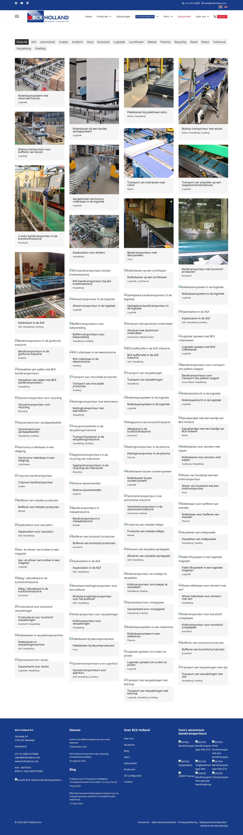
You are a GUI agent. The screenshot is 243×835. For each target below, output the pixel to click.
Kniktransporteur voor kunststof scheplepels (202, 626)
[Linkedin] (27, 3)
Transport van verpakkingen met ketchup (147, 692)
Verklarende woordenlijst (214, 825)
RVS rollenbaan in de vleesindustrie (86, 360)
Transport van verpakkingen (145, 379)
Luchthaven (136, 42)
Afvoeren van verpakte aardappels (148, 556)
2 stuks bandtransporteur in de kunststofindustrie (37, 237)
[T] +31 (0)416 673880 (26, 753)
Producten (102, 16)
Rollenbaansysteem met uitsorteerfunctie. (33, 97)
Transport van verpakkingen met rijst (202, 675)
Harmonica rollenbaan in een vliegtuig (36, 459)
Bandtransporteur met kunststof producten (202, 270)
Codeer (63, 42)
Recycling (180, 42)
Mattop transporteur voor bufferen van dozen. (34, 151)
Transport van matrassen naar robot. (146, 184)
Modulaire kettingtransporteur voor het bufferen (92, 597)
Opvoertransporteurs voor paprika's (89, 671)
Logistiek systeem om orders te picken (147, 663)
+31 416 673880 (192, 3)
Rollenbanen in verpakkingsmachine (31, 643)
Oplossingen (123, 16)
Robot (205, 42)
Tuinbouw (219, 42)
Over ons (201, 16)
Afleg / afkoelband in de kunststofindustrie (33, 590)
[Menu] (17, 16)
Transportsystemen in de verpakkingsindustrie (88, 438)
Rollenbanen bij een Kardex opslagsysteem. (90, 130)
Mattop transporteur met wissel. (202, 128)
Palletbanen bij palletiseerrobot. (147, 112)
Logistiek (119, 42)
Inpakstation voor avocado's (36, 531)
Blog (126, 750)
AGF (33, 42)
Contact (128, 781)
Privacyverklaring (187, 822)
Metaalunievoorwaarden (213, 822)
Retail (193, 42)
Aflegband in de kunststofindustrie (139, 430)
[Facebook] (16, 3)
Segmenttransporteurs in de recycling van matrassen (90, 467)
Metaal (152, 42)
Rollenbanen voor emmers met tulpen (201, 458)
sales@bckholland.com (215, 3)
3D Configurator (133, 775)
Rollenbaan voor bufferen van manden (200, 516)
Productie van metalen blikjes (145, 531)
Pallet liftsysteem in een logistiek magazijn (202, 569)
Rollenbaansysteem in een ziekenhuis (143, 635)
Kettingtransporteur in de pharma (148, 453)
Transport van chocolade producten (88, 385)
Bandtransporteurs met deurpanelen (142, 254)
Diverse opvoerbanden (87, 490)
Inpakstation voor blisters (89, 252)
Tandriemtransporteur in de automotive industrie (144, 508)
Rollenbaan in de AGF (31, 323)
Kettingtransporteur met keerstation (88, 409)
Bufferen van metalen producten (38, 507)
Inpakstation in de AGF (196, 318)
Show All (22, 42)
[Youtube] (21, 3)
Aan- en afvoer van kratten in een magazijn (39, 561)
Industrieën (184, 16)
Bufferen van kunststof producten (94, 543)
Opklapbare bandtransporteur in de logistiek (148, 307)
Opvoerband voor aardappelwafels (29, 430)
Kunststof (103, 42)
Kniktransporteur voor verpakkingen (87, 622)
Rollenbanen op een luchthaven (147, 277)
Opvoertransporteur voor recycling (34, 406)
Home (88, 16)
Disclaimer (144, 822)
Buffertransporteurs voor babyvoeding (89, 336)
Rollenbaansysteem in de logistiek (203, 294)
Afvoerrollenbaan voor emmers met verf (201, 597)
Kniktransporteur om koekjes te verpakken (147, 586)
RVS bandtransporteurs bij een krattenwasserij (92, 282)
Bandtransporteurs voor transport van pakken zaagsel (200, 377)
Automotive (47, 42)
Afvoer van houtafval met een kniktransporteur (200, 487)
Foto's (166, 16)
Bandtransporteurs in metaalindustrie (86, 520)
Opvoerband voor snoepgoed (145, 609)
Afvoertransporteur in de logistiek (94, 306)
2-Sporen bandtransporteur (35, 482)
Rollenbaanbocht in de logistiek (201, 400)
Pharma (165, 42)
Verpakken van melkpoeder (199, 539)
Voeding (40, 48)
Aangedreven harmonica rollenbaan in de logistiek (88, 200)
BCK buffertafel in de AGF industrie (143, 356)
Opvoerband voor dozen (33, 666)
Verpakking (24, 48)
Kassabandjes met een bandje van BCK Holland (203, 430)
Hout (90, 42)
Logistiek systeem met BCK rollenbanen (198, 348)
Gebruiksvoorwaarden (164, 822)
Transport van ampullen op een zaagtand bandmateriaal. (201, 184)
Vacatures (129, 744)
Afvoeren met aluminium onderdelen (142, 332)
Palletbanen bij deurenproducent (93, 645)
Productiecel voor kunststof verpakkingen (35, 618)
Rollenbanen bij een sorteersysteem (139, 479)
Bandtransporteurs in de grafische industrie (33, 353)
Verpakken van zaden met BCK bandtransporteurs (37, 381)
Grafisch (77, 42)
